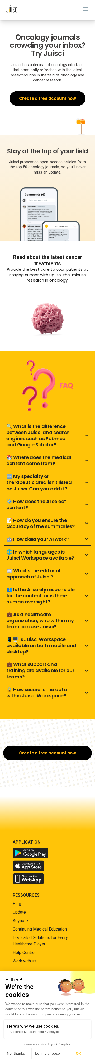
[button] (47, 435)
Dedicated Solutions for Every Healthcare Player (40, 940)
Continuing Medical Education (40, 929)
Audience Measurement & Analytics (35, 1032)
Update (19, 912)
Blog (17, 903)
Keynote (20, 920)
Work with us (24, 960)
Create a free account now (47, 98)
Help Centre (24, 952)
